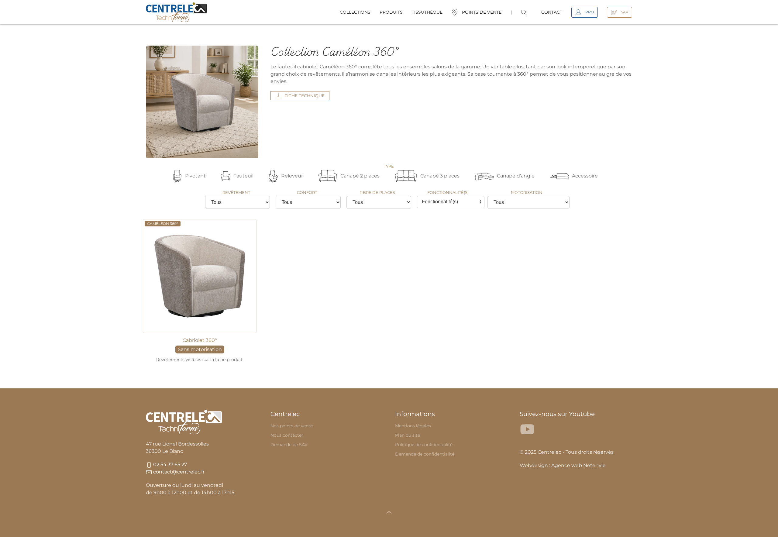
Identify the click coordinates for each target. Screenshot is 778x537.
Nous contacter (286, 435)
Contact (551, 12)
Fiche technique (304, 95)
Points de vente (481, 12)
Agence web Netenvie (578, 465)
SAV (624, 12)
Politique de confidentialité (424, 444)
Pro (589, 12)
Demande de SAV (289, 444)
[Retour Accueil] (176, 12)
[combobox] (450, 202)
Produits (391, 12)
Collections (355, 12)
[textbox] (446, 202)
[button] (526, 12)
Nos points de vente (291, 426)
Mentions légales (413, 426)
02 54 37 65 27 (169, 464)
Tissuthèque (427, 12)
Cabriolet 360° (200, 340)
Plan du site (407, 435)
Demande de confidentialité (424, 454)
